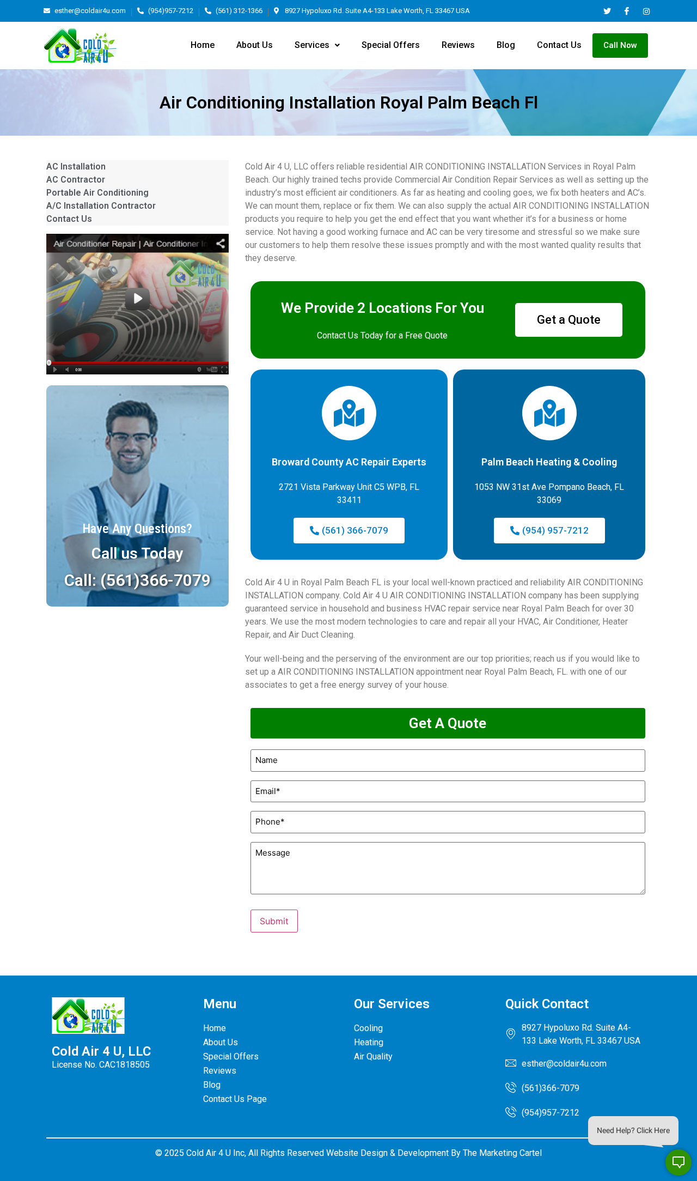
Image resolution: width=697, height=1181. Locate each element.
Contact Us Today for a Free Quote (382, 335)
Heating (368, 1042)
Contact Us (559, 45)
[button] (317, 45)
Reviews (458, 45)
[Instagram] (646, 11)
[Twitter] (607, 11)
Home (203, 45)
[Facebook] (626, 11)
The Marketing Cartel (502, 1153)
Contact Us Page (235, 1099)
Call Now (620, 45)
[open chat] (678, 1162)
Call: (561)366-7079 (137, 580)
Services (312, 45)
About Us (254, 45)
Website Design (357, 1153)
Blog (506, 45)
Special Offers (391, 45)
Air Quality (373, 1056)
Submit (274, 921)
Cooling (368, 1028)
